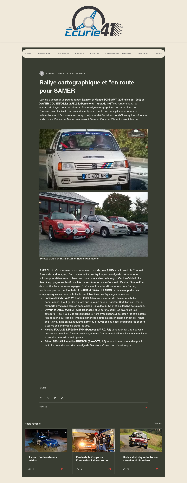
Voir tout (158, 423)
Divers (43, 388)
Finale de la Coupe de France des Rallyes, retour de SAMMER (92, 459)
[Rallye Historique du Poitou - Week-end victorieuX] (141, 440)
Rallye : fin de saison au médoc (43, 459)
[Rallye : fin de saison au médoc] (46, 440)
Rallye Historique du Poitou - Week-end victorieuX (140, 459)
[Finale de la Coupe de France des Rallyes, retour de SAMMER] (93, 440)
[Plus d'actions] (146, 73)
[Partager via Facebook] (40, 397)
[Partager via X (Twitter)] (48, 397)
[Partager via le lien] (62, 397)
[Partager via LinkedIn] (55, 397)
